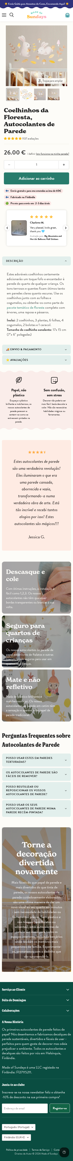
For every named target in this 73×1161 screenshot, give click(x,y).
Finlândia (14, 1137)
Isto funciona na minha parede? (52, 154)
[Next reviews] (65, 227)
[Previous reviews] (7, 227)
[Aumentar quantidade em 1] (64, 164)
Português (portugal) (17, 1127)
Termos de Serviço (40, 1150)
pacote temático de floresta (25, 307)
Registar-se (60, 1108)
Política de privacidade (16, 1150)
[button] (12, 94)
